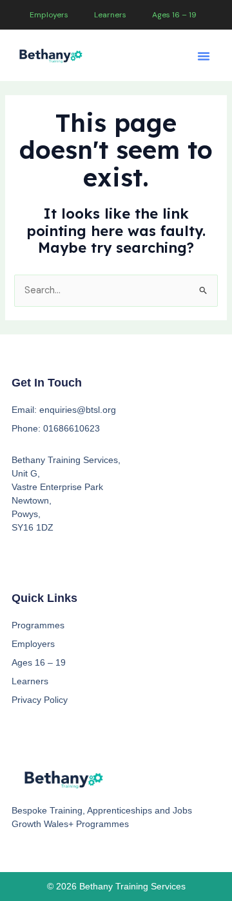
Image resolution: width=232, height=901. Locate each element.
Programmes (38, 625)
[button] (203, 56)
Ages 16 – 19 (174, 15)
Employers (49, 15)
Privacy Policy (40, 700)
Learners (110, 15)
